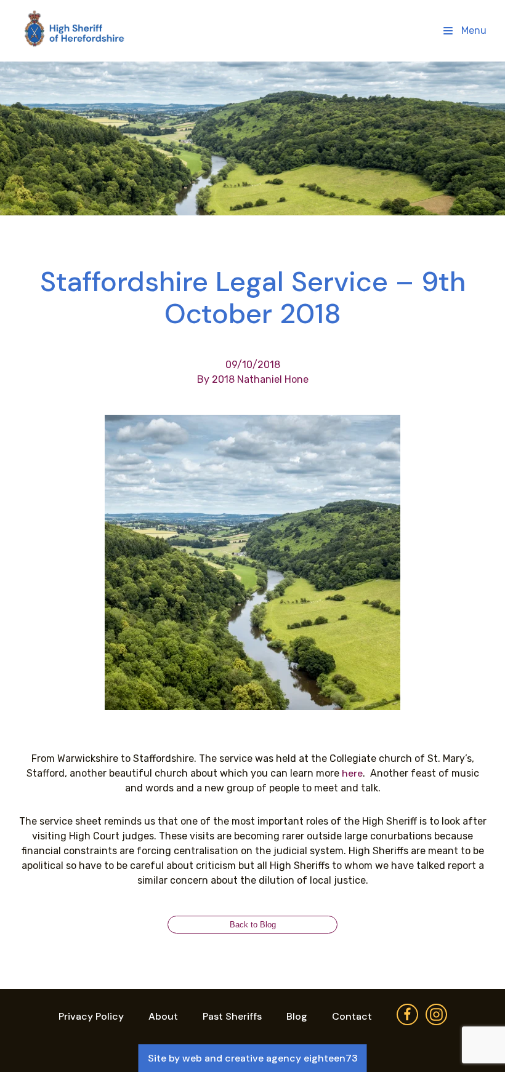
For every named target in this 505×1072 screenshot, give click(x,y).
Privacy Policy (91, 1016)
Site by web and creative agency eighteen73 (253, 1058)
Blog (296, 1016)
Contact (352, 1016)
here (352, 773)
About (163, 1016)
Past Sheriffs (232, 1016)
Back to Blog (253, 924)
